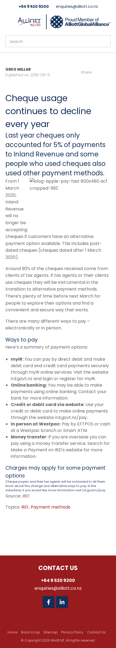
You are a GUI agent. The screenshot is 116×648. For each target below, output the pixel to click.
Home (12, 632)
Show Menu (8, 21)
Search (104, 41)
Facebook (48, 602)
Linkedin (62, 602)
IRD (25, 507)
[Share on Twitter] (109, 72)
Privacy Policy (72, 632)
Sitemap (50, 632)
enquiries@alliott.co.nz (77, 6)
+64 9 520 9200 (34, 6)
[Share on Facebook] (102, 72)
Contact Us (96, 632)
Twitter (75, 602)
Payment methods (50, 507)
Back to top (30, 632)
